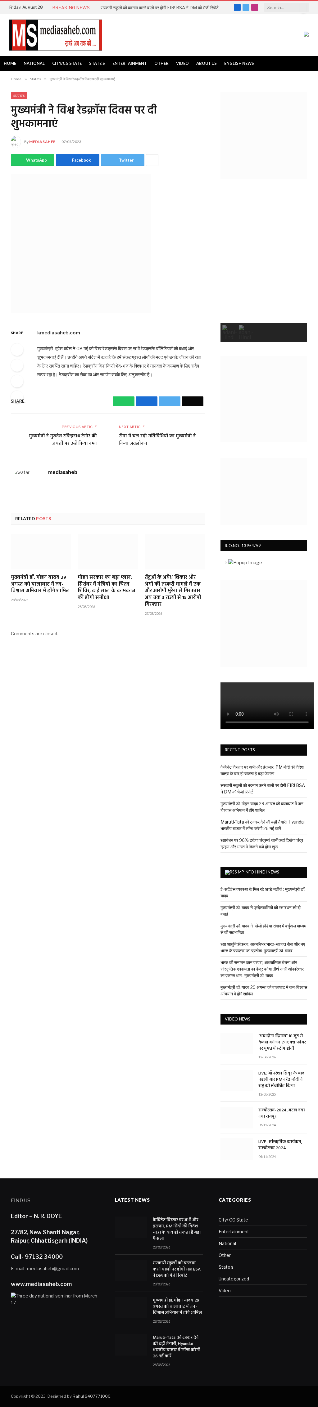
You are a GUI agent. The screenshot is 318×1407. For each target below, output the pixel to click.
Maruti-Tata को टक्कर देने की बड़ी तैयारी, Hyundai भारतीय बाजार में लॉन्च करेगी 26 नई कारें (176, 1347)
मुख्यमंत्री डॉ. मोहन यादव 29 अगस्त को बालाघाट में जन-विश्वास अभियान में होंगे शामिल (40, 584)
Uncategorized (234, 1278)
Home (10, 63)
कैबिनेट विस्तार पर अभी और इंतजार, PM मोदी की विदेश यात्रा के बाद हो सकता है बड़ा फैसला (177, 1229)
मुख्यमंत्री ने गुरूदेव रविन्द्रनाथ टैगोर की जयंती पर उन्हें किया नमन (63, 439)
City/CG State (67, 63)
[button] (229, 332)
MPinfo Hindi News (258, 871)
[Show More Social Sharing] (152, 160)
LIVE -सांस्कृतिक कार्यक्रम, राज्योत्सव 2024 (280, 1145)
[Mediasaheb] (55, 35)
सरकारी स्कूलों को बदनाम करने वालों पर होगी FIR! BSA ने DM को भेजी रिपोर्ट (160, 7)
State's (19, 95)
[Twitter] (17, 381)
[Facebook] (17, 365)
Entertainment (129, 63)
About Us (206, 63)
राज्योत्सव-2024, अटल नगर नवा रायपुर (281, 1113)
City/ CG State (233, 1219)
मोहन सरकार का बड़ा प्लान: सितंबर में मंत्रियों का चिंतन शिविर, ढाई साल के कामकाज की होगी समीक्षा (106, 587)
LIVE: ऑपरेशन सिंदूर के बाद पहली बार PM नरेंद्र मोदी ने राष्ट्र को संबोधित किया (281, 1079)
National (34, 63)
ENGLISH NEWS (239, 63)
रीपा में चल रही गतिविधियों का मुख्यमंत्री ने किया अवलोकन (157, 439)
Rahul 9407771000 (92, 1396)
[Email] (17, 397)
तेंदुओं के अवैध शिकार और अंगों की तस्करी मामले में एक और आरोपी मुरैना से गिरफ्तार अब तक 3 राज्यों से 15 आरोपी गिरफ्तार (173, 591)
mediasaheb (42, 141)
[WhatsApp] (17, 349)
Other (161, 63)
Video (182, 63)
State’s (97, 63)
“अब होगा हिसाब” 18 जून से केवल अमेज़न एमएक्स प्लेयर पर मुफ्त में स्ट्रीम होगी (282, 1042)
